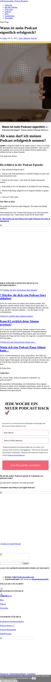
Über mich (9, 9)
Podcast (8, 12)
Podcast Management (8, 630)
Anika (4, 38)
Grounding (31, 674)
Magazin (26, 38)
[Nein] (18, 681)
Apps (21, 38)
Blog (6, 14)
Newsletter (9, 18)
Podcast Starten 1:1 (7, 626)
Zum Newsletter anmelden (25, 465)
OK (34, 678)
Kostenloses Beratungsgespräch (12, 621)
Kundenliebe (9, 16)
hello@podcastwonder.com (23, 577)
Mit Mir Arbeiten (11, 7)
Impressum (4, 674)
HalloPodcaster (5, 634)
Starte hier (8, 5)
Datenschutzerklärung (16, 455)
